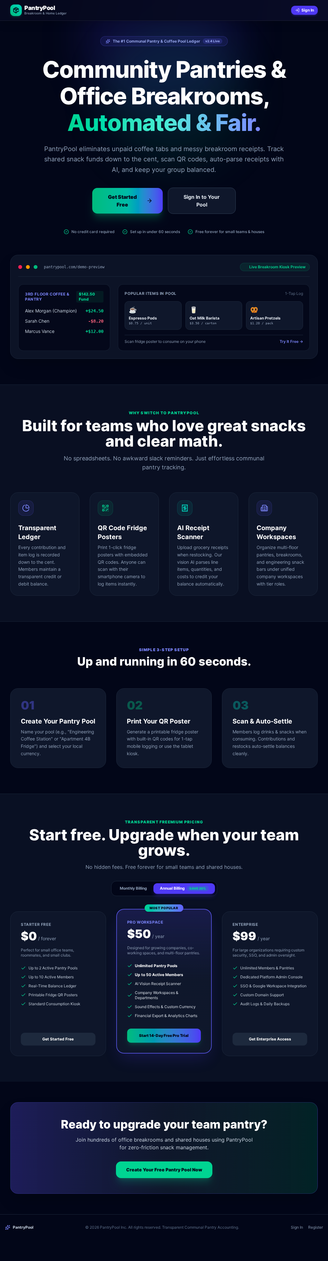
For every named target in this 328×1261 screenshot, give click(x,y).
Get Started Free (58, 1039)
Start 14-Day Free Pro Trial (164, 1035)
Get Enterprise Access (270, 1039)
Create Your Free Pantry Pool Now (164, 1169)
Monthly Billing (133, 888)
